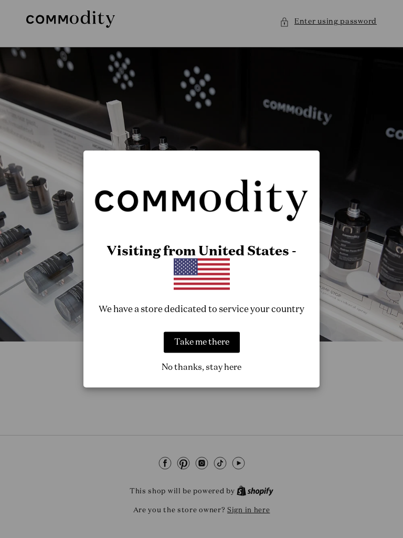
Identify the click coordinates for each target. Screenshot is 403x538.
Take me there (201, 342)
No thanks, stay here (201, 367)
